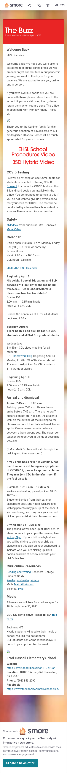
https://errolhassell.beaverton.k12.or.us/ (31, 668)
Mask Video (14, 229)
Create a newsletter (20, 763)
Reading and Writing (19, 572)
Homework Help (23, 356)
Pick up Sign (14, 537)
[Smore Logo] (13, 5)
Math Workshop (24, 584)
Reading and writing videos (23, 580)
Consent (12, 186)
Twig (20, 588)
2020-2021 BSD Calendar (22, 268)
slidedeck (12, 225)
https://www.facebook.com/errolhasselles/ (33, 689)
